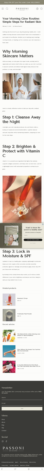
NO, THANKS (33, 243)
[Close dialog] (42, 224)
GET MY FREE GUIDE (33, 239)
